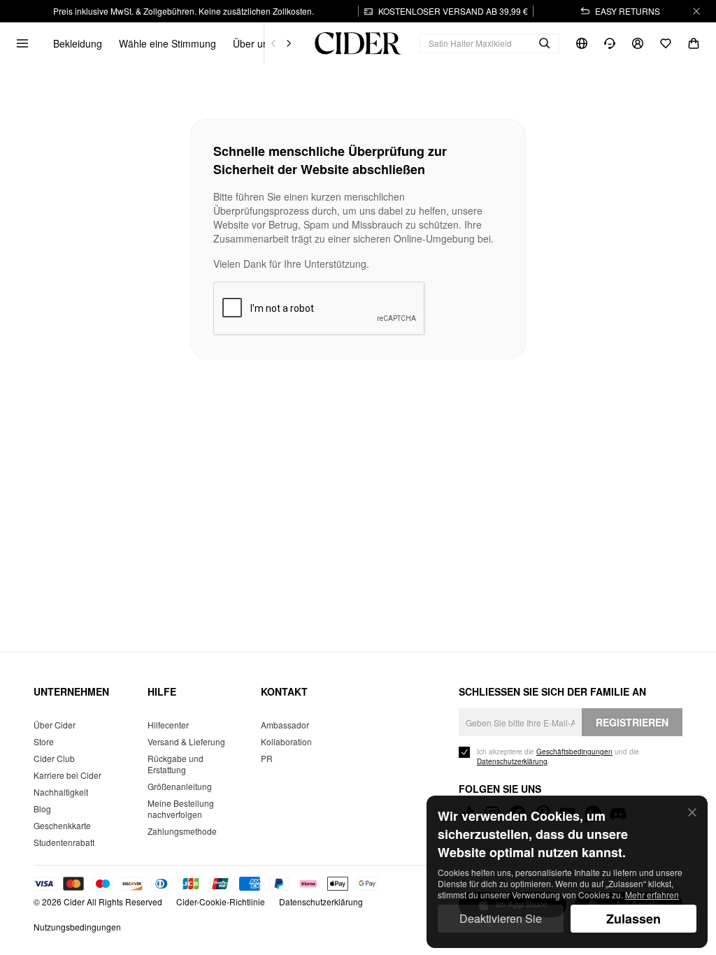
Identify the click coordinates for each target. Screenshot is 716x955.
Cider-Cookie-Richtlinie (220, 901)
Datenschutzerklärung (321, 901)
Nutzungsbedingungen (77, 927)
